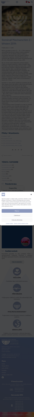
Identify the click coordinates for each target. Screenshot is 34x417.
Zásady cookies (9, 223)
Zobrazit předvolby (17, 220)
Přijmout (17, 211)
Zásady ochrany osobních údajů (21, 223)
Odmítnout (17, 215)
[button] (31, 195)
